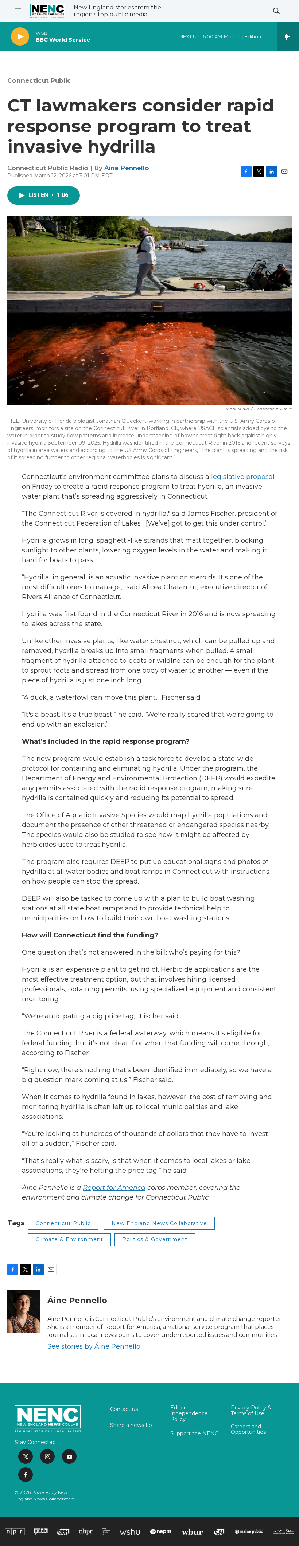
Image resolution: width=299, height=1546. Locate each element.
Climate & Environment (69, 1239)
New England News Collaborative (159, 1223)
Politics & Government (154, 1239)
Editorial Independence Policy (189, 1414)
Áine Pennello (126, 168)
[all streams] (288, 36)
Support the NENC (194, 1434)
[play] (20, 36)
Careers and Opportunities (248, 1430)
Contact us (124, 1409)
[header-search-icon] (276, 11)
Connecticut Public (39, 80)
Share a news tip (131, 1425)
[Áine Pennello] (23, 1311)
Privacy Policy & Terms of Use (251, 1411)
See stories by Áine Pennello (93, 1346)
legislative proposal (243, 477)
